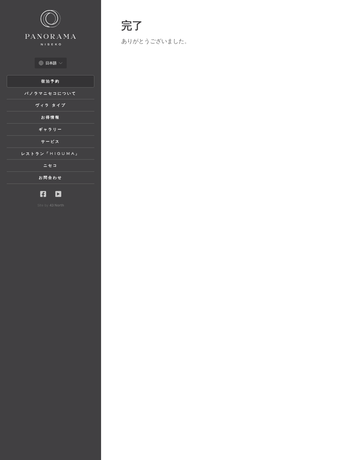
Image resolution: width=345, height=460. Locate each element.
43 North (57, 205)
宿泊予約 (50, 81)
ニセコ (50, 166)
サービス (50, 142)
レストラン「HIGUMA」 (50, 154)
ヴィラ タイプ (50, 105)
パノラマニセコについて (50, 94)
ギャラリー (50, 130)
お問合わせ (50, 178)
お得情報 (50, 118)
